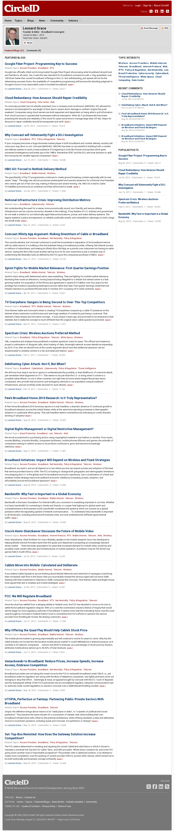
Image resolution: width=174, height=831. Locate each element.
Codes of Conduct (31, 806)
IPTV (52, 68)
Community (56, 20)
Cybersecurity (38, 204)
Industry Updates (74, 802)
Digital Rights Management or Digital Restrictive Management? (49, 429)
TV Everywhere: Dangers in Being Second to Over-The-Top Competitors (55, 302)
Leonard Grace (14, 89)
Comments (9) (34, 50)
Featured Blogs (41, 802)
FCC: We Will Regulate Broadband (28, 596)
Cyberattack (37, 368)
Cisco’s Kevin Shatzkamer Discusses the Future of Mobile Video (49, 531)
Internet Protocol (57, 535)
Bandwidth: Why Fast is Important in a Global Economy (43, 494)
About (29, 43)
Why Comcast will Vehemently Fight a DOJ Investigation (44, 135)
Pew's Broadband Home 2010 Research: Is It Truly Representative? (144, 114)
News (42, 20)
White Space (67, 337)
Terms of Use (64, 806)
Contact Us (29, 797)
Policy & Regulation (46, 139)
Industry (73, 20)
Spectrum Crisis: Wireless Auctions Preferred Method (42, 333)
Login (138, 5)
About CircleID (161, 5)
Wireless (51, 173)
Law (51, 433)
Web (52, 102)
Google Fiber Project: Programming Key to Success (41, 64)
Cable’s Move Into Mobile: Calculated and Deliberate (41, 565)
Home (8, 20)
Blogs (30, 20)
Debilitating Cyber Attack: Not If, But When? (35, 364)
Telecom (61, 139)
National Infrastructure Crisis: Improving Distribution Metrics (47, 200)
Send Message (151, 28)
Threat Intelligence (87, 368)
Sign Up (147, 5)
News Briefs (58, 802)
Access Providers (28, 68)
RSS (166, 28)
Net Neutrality (56, 238)
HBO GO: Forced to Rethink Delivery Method (35, 169)
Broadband (43, 68)
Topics (18, 20)
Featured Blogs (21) (14, 50)
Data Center (43, 102)
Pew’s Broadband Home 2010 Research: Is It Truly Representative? (51, 398)
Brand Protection (28, 433)
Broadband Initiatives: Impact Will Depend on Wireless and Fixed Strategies (57, 460)
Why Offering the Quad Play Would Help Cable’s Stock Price (46, 630)
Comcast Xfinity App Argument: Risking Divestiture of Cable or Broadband (56, 234)
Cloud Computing (28, 102)
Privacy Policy (48, 806)
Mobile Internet (39, 173)
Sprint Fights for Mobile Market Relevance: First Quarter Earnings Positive (57, 268)
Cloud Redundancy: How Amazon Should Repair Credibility (46, 98)
